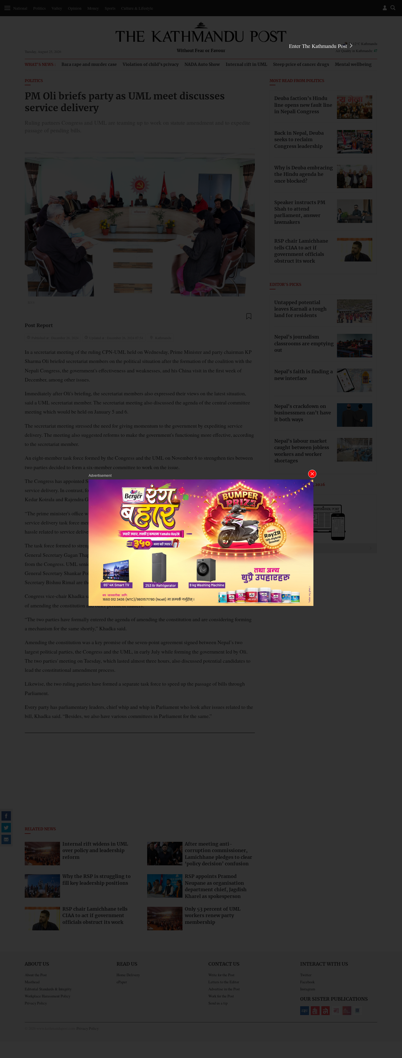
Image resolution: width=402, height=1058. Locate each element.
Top (390, 1013)
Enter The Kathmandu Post (318, 45)
